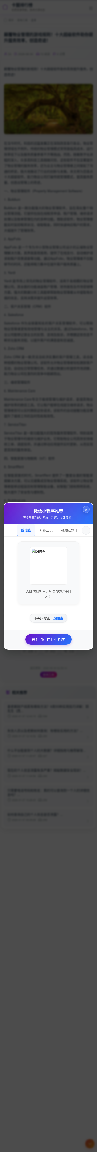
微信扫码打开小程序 (48, 639)
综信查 (26, 530)
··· (86, 530)
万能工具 (46, 530)
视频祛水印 (69, 530)
